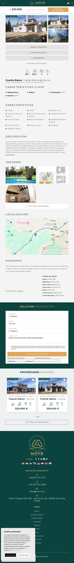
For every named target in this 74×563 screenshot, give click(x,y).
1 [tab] (34, 416)
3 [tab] (37, 416)
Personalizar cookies (23, 555)
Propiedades (37, 518)
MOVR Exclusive (37, 536)
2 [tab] (36, 416)
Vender (37, 525)
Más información (16, 550)
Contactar (37, 539)
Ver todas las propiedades (37, 422)
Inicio (37, 511)
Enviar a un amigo (38, 52)
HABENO (20, 291)
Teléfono (13, 328)
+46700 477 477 (36, 477)
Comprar (37, 522)
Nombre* (12, 314)
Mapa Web (44, 556)
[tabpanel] (21, 396)
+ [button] (8, 221)
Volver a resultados (38, 63)
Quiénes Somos (37, 515)
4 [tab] (39, 416)
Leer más (10, 155)
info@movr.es (37, 491)
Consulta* (13, 336)
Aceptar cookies (10, 555)
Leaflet (42, 254)
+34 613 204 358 (37, 484)
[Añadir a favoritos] (33, 380)
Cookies (36, 556)
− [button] (8, 224)
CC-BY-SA (65, 254)
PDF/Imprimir (38, 58)
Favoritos (37, 543)
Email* (11, 321)
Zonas (37, 529)
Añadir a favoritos (39, 47)
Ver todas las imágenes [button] (39, 206)
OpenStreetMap (53, 254)
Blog (37, 532)
